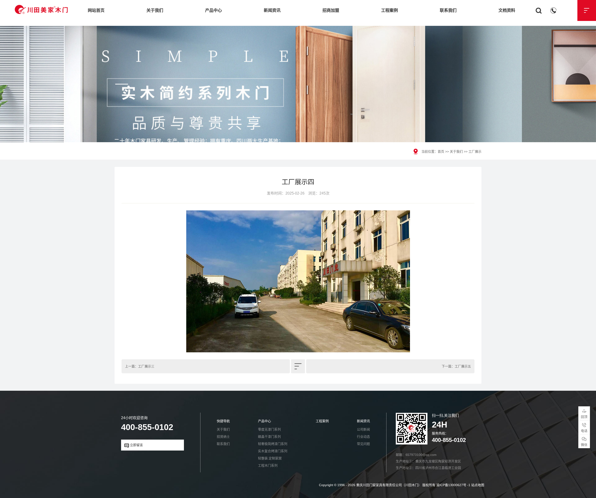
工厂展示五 (463, 366)
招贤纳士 (223, 436)
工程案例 (389, 10)
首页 (441, 151)
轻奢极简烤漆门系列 (272, 444)
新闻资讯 (272, 10)
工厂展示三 (146, 366)
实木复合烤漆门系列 (272, 451)
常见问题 (363, 444)
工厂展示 (474, 151)
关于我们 (154, 10)
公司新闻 (363, 429)
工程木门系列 (268, 465)
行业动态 (363, 436)
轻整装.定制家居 (270, 458)
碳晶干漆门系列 (269, 436)
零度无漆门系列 (269, 429)
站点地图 (477, 485)
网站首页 (96, 10)
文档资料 (506, 10)
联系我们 (448, 10)
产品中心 (213, 10)
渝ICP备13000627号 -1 (453, 485)
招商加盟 (330, 10)
